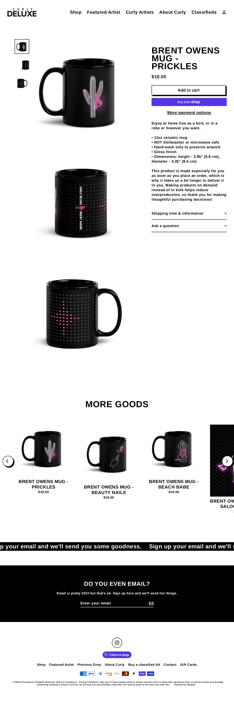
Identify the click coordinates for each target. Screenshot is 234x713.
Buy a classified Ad (144, 664)
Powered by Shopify (184, 685)
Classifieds (204, 12)
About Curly (172, 12)
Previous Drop (89, 664)
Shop (76, 12)
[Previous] (8, 461)
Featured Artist (103, 12)
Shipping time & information (177, 213)
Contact (170, 664)
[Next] (227, 461)
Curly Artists (140, 12)
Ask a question (165, 226)
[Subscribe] (151, 603)
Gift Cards (188, 664)
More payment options (189, 112)
